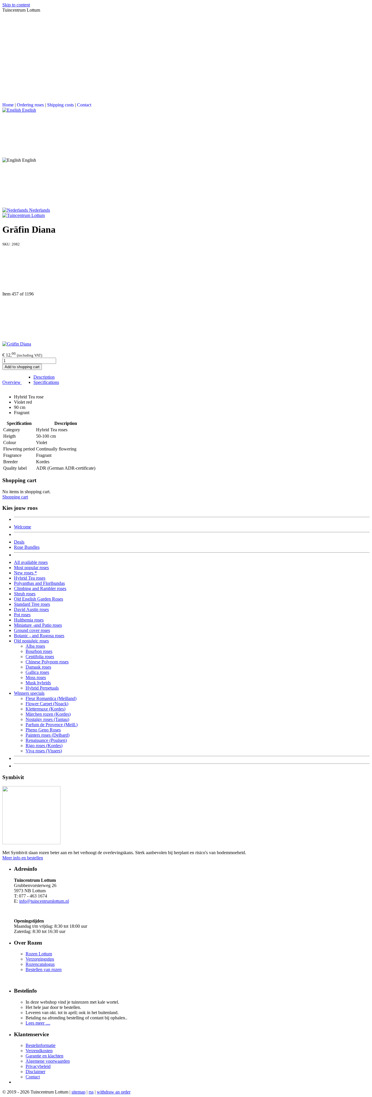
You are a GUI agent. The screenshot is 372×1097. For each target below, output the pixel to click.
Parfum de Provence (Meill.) (52, 724)
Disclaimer (35, 1071)
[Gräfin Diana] (16, 343)
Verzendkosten (39, 1050)
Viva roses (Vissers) (44, 750)
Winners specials (29, 693)
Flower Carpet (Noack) (47, 703)
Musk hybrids (38, 682)
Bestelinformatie (41, 1045)
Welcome (22, 526)
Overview (12, 382)
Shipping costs (60, 104)
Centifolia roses (40, 656)
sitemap (78, 1091)
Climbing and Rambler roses (40, 588)
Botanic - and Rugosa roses (39, 635)
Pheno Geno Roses (43, 729)
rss (91, 1091)
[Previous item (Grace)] (186, 269)
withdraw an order (113, 1091)
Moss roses (36, 677)
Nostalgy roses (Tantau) (47, 719)
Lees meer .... (38, 1023)
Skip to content (16, 4)
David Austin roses (31, 609)
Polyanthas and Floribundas (39, 583)
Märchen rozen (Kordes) (48, 714)
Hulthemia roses (29, 619)
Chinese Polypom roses (47, 661)
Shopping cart (15, 496)
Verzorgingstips (40, 959)
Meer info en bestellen (22, 857)
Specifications (46, 382)
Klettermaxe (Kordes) (45, 708)
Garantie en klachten (44, 1055)
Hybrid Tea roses (29, 578)
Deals (19, 541)
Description (44, 377)
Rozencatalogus (40, 964)
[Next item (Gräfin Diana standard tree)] (186, 319)
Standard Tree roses (32, 604)
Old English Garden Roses (38, 598)
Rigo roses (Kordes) (44, 745)
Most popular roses (31, 567)
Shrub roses (24, 593)
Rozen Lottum (39, 953)
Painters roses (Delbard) (47, 735)
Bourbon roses (39, 651)
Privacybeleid (38, 1066)
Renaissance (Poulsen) (46, 740)
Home (8, 104)
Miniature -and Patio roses (38, 625)
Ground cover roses (32, 630)
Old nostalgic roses (31, 640)
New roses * (25, 572)
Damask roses (38, 667)
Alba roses (35, 646)
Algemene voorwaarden (48, 1061)
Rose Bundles (27, 547)
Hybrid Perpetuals (42, 687)
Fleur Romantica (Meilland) (51, 698)
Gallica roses (37, 672)
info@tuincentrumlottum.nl (44, 901)
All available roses (31, 562)
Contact (84, 104)
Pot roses (22, 614)
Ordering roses (30, 104)
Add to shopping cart (22, 367)
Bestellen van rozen (44, 969)
